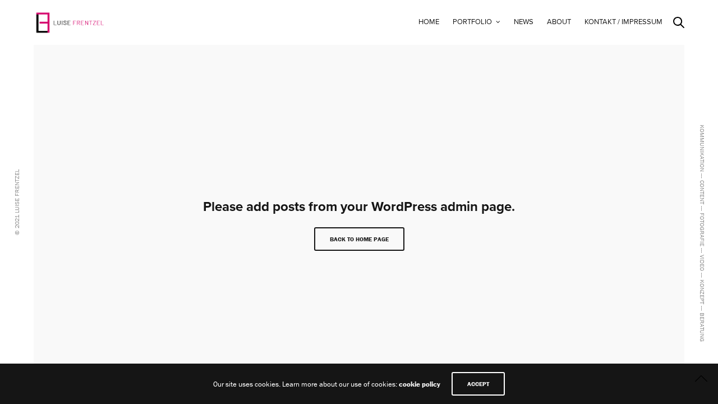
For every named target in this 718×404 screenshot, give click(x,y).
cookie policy (419, 384)
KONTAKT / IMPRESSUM (623, 21)
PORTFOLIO (472, 21)
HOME (428, 21)
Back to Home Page (359, 239)
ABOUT (559, 21)
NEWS (523, 21)
